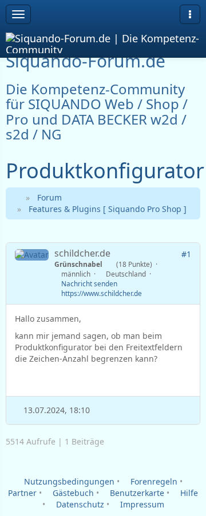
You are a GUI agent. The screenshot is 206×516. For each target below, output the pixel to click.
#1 (186, 254)
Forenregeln (152, 481)
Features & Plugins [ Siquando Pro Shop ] (108, 208)
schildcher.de (82, 253)
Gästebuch (72, 492)
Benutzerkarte (136, 492)
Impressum (141, 504)
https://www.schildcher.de (101, 293)
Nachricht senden (89, 283)
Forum (49, 197)
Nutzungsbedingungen (68, 481)
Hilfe (188, 492)
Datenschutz (79, 504)
